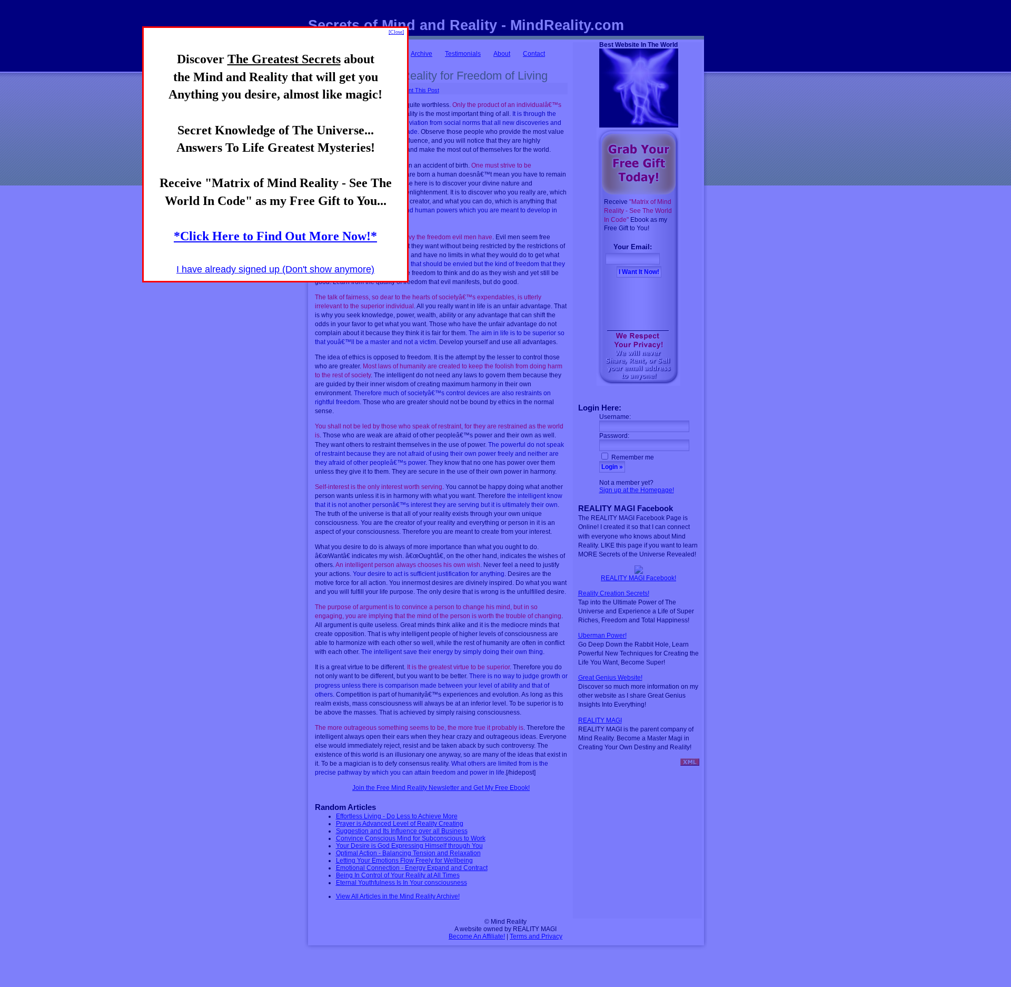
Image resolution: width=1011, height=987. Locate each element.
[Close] (396, 32)
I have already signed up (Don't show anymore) (275, 269)
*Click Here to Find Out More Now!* (275, 236)
